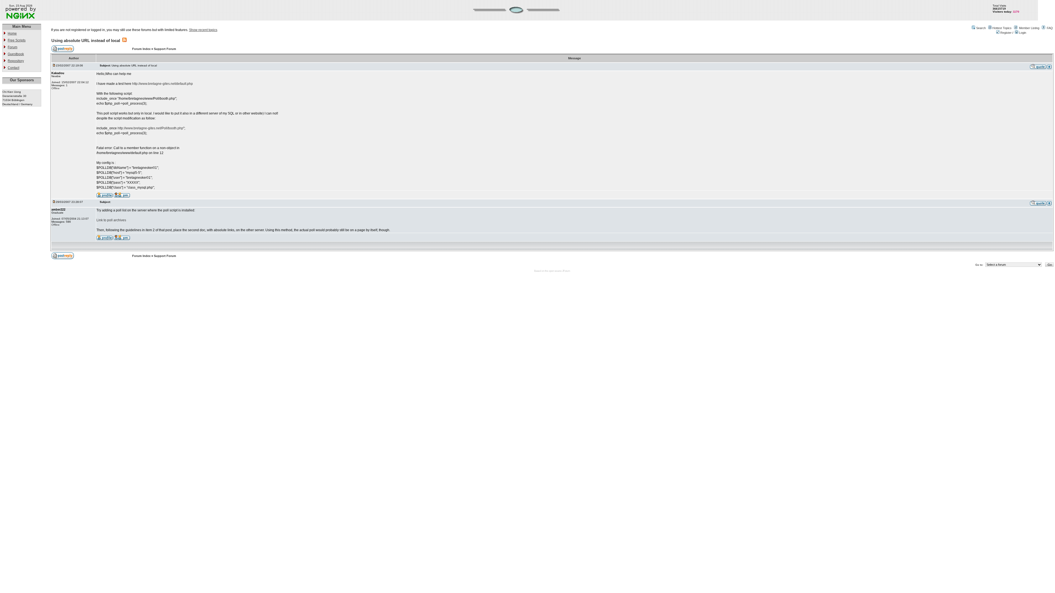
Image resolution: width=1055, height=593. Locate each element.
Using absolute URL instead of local (85, 40)
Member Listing (1029, 28)
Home (12, 33)
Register (1006, 32)
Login (1022, 32)
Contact (13, 68)
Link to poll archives (111, 220)
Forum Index (141, 49)
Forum (12, 47)
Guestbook (16, 54)
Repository (16, 61)
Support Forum (165, 49)
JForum (566, 270)
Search (981, 28)
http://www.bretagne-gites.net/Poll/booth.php (150, 128)
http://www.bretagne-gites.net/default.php (162, 84)
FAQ (1050, 28)
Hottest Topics (1002, 28)
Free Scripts (17, 40)
